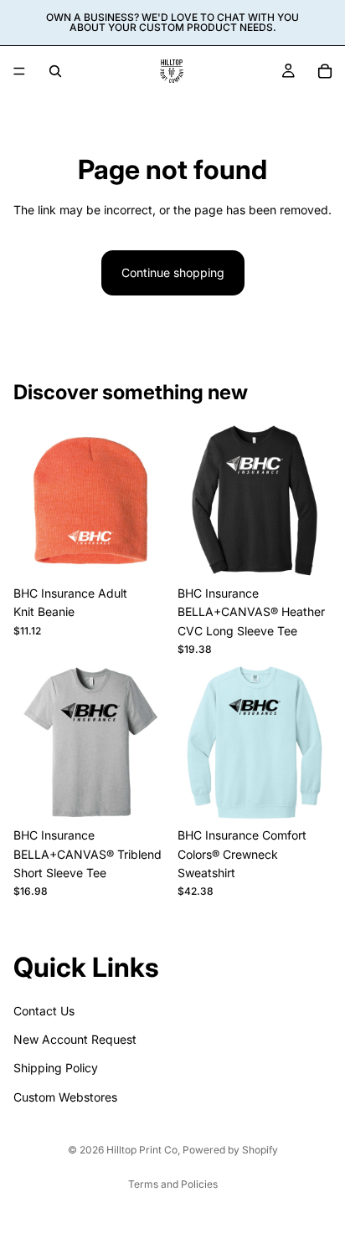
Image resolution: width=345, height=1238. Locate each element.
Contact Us (44, 1011)
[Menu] (19, 71)
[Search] (55, 71)
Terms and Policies (173, 1184)
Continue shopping (172, 272)
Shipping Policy (55, 1068)
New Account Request (74, 1039)
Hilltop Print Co (142, 1149)
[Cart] (324, 71)
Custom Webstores (65, 1097)
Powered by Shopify (230, 1149)
